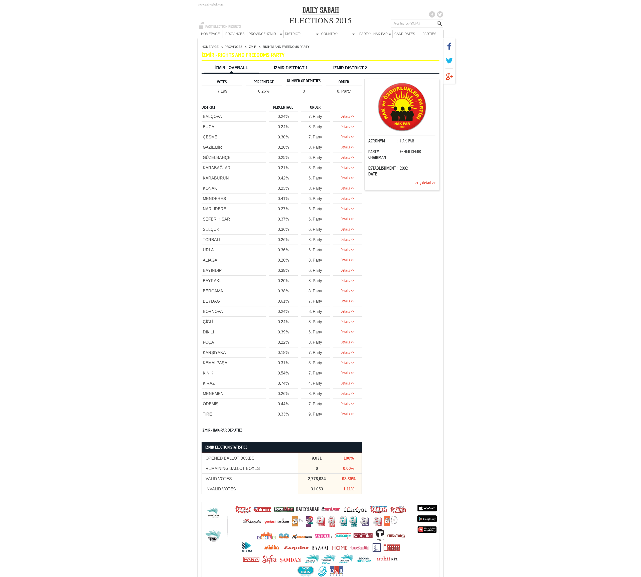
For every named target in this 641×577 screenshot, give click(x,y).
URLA (208, 250)
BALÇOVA (212, 116)
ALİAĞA (210, 260)
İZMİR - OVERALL (231, 68)
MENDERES (214, 199)
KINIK (208, 373)
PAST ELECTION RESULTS (223, 26)
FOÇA (208, 342)
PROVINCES (235, 34)
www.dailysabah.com (210, 4)
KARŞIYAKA (214, 352)
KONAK (210, 188)
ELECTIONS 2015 (320, 20)
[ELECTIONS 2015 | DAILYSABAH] (320, 11)
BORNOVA (213, 311)
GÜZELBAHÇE (217, 157)
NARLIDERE (214, 209)
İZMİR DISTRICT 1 (291, 68)
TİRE (207, 414)
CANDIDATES (404, 34)
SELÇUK (211, 229)
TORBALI (211, 240)
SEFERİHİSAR (216, 219)
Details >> (347, 116)
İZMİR (252, 47)
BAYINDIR (212, 270)
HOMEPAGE (210, 34)
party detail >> (424, 183)
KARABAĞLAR (217, 168)
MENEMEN (213, 394)
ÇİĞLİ (208, 322)
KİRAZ (209, 383)
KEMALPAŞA (215, 363)
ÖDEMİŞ (211, 404)
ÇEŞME (210, 137)
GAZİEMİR (212, 147)
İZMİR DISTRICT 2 (350, 68)
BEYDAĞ (211, 301)
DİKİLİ (208, 332)
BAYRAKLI (213, 281)
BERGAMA (213, 291)
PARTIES (429, 34)
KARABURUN (216, 178)
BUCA (208, 127)
